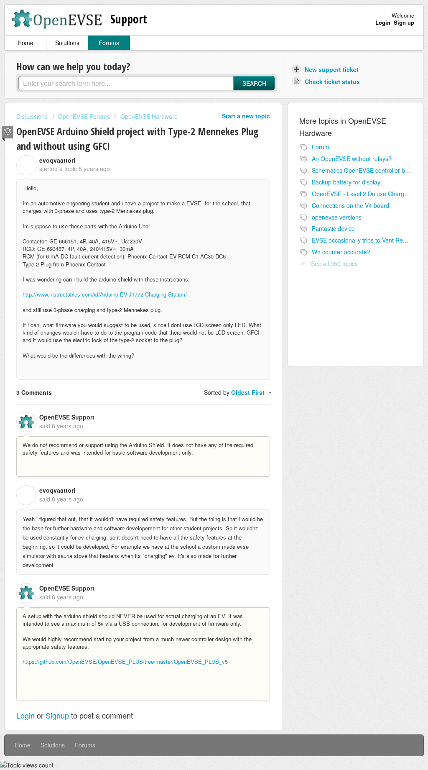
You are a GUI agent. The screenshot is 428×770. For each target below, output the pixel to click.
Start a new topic (246, 116)
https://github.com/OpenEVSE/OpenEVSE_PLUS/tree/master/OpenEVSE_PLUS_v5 (125, 661)
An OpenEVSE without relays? (352, 158)
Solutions (67, 42)
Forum (320, 147)
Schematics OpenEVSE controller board (364, 170)
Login (25, 715)
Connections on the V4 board (350, 205)
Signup (57, 715)
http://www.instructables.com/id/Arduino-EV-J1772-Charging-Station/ (105, 294)
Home (25, 42)
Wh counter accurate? (341, 252)
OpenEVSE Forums (84, 116)
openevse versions (337, 217)
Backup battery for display (346, 182)
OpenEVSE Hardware (149, 116)
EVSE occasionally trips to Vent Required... (368, 240)
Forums (109, 42)
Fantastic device (333, 228)
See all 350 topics (334, 263)
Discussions (32, 116)
